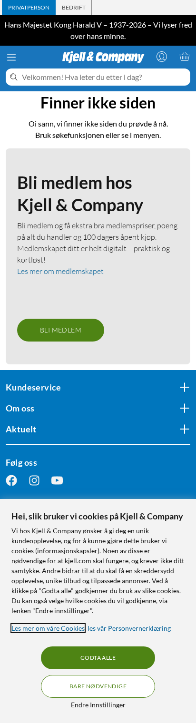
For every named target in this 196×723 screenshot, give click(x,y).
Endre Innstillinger (98, 705)
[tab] (29, 7)
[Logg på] (161, 56)
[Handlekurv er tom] (184, 56)
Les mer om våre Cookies (48, 628)
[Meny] (11, 57)
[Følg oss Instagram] (34, 481)
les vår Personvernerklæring (129, 628)
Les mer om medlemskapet (60, 271)
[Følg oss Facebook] (11, 481)
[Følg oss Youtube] (57, 481)
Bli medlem (60, 330)
